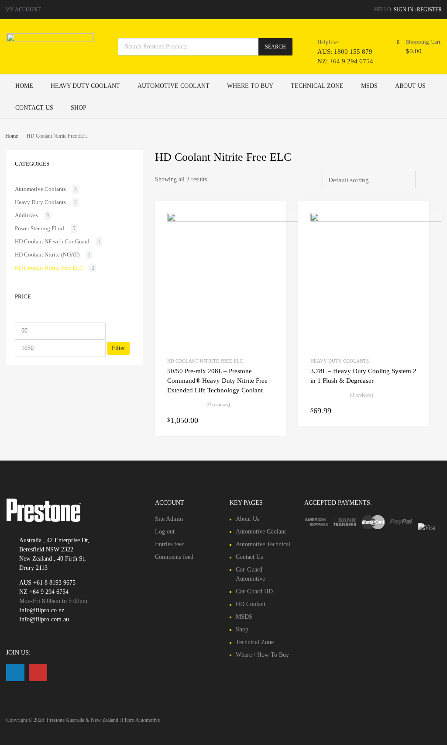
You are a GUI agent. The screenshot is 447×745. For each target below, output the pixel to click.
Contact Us (34, 107)
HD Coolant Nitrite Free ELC (205, 361)
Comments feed (174, 557)
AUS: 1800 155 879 (338, 51)
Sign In (403, 10)
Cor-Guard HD (254, 591)
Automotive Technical (263, 544)
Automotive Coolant (174, 86)
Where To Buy (250, 86)
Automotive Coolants (40, 189)
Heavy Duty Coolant (85, 86)
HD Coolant (250, 604)
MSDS (369, 86)
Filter (118, 348)
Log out (165, 531)
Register (429, 10)
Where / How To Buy (262, 654)
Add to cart (268, 420)
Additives (26, 215)
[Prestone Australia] (50, 39)
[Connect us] (15, 672)
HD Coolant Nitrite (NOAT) (47, 254)
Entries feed (170, 544)
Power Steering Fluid (39, 228)
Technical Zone (317, 86)
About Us (410, 86)
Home (24, 86)
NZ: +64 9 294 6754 (338, 61)
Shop (78, 107)
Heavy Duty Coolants (339, 361)
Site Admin (169, 519)
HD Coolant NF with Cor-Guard (52, 241)
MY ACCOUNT (23, 10)
